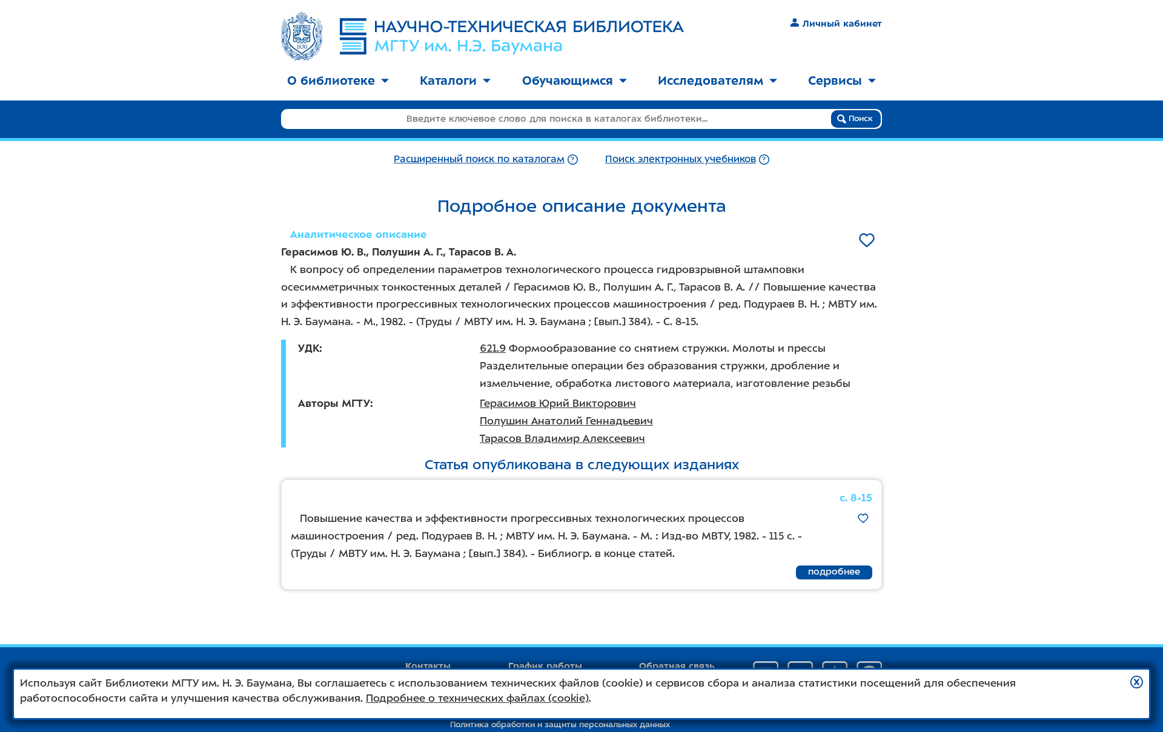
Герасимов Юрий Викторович (558, 403)
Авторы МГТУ (334, 403)
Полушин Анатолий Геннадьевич (566, 420)
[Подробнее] (573, 159)
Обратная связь (677, 666)
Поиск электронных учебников (680, 159)
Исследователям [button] (710, 80)
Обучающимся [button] (567, 80)
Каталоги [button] (448, 80)
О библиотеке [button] (331, 80)
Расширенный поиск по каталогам (479, 159)
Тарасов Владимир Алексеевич (562, 438)
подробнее (834, 571)
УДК (308, 348)
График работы (545, 666)
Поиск (859, 118)
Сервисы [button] (835, 80)
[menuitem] (338, 81)
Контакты (428, 666)
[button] (1136, 682)
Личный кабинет (842, 23)
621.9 (493, 348)
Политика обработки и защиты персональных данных (560, 724)
